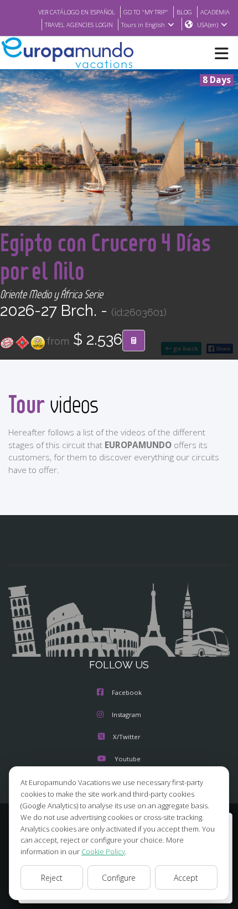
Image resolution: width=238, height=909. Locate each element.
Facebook (127, 692)
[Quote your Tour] (133, 341)
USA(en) (207, 24)
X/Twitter (127, 737)
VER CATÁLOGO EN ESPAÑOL (76, 12)
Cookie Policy (103, 851)
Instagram (126, 714)
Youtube (128, 759)
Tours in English (143, 24)
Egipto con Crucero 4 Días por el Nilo (105, 256)
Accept (186, 877)
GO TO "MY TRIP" (145, 12)
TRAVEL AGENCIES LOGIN (79, 24)
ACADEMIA (215, 12)
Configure (119, 877)
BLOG (184, 12)
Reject (52, 877)
